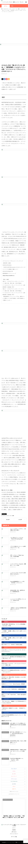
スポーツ (14, 788)
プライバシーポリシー (14, 833)
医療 (13, 515)
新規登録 (14, 829)
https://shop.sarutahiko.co (8, 275)
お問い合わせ (14, 831)
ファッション (14, 778)
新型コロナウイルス (14, 791)
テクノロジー (14, 768)
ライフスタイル (14, 781)
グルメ (10, 515)
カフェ (5, 6)
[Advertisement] (14, 28)
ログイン (14, 827)
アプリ (14, 771)
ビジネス (7, 515)
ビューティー (14, 776)
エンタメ (14, 773)
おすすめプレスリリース (14, 794)
